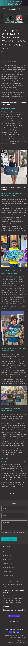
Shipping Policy (7, 555)
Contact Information (9, 567)
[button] (4, 9)
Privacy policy (21, 637)
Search (5, 551)
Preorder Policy (8, 563)
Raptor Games (13, 635)
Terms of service (10, 640)
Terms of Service (8, 575)
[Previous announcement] (3, 3)
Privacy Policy (7, 571)
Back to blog (15, 494)
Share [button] (5, 57)
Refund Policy (7, 559)
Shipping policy (20, 640)
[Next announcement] (25, 3)
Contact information (9, 642)
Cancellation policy (21, 642)
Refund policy (12, 637)
